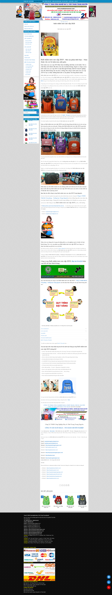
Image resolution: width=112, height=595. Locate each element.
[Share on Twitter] (62, 485)
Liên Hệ (76, 1)
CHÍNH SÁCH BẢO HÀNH (56, 1)
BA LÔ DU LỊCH (28, 44)
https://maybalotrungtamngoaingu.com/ (55, 472)
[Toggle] (86, 329)
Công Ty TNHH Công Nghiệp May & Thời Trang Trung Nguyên (64, 405)
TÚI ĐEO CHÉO (28, 64)
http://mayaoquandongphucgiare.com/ (54, 452)
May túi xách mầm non (29, 26)
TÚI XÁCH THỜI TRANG (29, 59)
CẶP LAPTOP (28, 50)
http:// (53, 445)
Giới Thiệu (31, 1)
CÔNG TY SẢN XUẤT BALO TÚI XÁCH (59, 406)
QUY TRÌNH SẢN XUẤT (47, 1)
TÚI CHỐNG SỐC (28, 67)
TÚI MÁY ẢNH (28, 71)
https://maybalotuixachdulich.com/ (54, 468)
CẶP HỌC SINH (28, 52)
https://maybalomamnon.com (53, 478)
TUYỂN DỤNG (71, 1)
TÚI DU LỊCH (27, 57)
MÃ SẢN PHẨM (65, 1)
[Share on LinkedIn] (68, 485)
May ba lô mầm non (28, 28)
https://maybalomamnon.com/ (52, 449)
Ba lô (64, 115)
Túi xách (68, 115)
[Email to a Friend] (64, 485)
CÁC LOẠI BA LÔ (28, 38)
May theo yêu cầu (38, 1)
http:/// (53, 457)
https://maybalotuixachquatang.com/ (54, 476)
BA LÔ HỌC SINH (28, 42)
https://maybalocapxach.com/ (53, 470)
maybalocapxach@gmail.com (52, 213)
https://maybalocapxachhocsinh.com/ (54, 474)
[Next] (88, 502)
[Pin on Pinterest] (66, 485)
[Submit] (38, 112)
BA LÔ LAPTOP (28, 40)
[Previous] (41, 502)
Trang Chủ (26, 1)
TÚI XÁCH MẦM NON (29, 36)
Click (69, 399)
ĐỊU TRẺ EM (27, 74)
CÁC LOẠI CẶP (27, 46)
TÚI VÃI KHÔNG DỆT (29, 66)
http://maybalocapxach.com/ (51, 447)
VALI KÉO (26, 55)
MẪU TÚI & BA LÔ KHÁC (29, 62)
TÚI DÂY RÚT (28, 72)
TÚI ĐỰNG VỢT (28, 69)
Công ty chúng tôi (61, 248)
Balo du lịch (52, 431)
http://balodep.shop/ (50, 455)
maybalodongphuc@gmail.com (52, 211)
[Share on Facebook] (60, 485)
